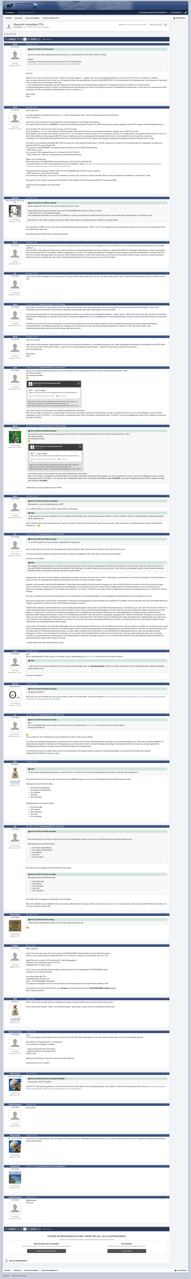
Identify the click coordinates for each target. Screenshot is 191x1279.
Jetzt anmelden (127, 1251)
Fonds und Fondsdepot (41, 27)
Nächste (33, 39)
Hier (27, 509)
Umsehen (10, 12)
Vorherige (12, 39)
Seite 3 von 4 (47, 39)
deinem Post (90, 656)
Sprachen (6, 1276)
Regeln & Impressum (27, 12)
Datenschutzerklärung (19, 1276)
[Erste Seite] (6, 39)
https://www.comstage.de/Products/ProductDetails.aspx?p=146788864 (54, 64)
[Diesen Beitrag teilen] (167, 44)
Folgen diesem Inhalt (155, 24)
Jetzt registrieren (176, 12)
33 (165, 24)
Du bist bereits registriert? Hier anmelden (153, 12)
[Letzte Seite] (39, 39)
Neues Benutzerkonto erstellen (46, 1251)
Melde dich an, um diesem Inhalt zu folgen (134, 24)
